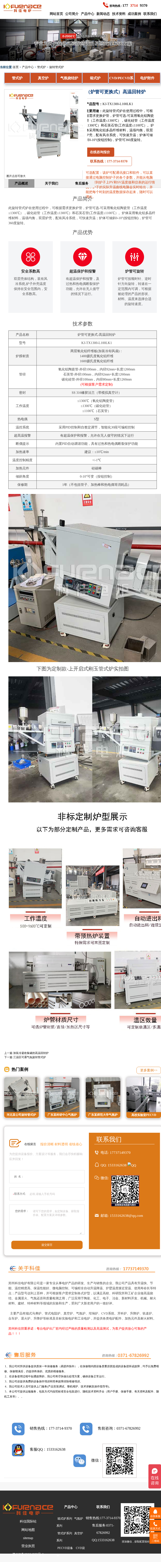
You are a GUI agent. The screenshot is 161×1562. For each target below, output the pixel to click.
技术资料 (119, 14)
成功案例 (134, 14)
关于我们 (51, 183)
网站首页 (56, 14)
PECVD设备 (65, 1548)
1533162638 (117, 1165)
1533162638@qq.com (126, 1216)
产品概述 (21, 183)
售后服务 (81, 183)
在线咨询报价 (100, 152)
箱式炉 (95, 78)
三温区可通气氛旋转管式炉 (29, 1057)
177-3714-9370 (110, 1518)
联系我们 (150, 14)
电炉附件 (147, 78)
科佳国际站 (28, 1521)
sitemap (28, 1538)
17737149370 (120, 1153)
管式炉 (41, 67)
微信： (97, 1460)
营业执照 (28, 1546)
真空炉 (43, 78)
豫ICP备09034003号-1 (28, 1554)
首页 (16, 67)
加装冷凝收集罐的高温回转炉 (31, 1053)
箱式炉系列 (64, 1518)
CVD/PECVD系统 (121, 80)
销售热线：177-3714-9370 (51, 1428)
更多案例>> (148, 1070)
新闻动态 (103, 14)
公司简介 (72, 14)
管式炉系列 (64, 1533)
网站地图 (28, 1530)
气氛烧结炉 (69, 78)
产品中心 (87, 14)
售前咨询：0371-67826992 (119, 1428)
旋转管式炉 (56, 67)
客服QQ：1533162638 (47, 1449)
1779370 (128, 5)
